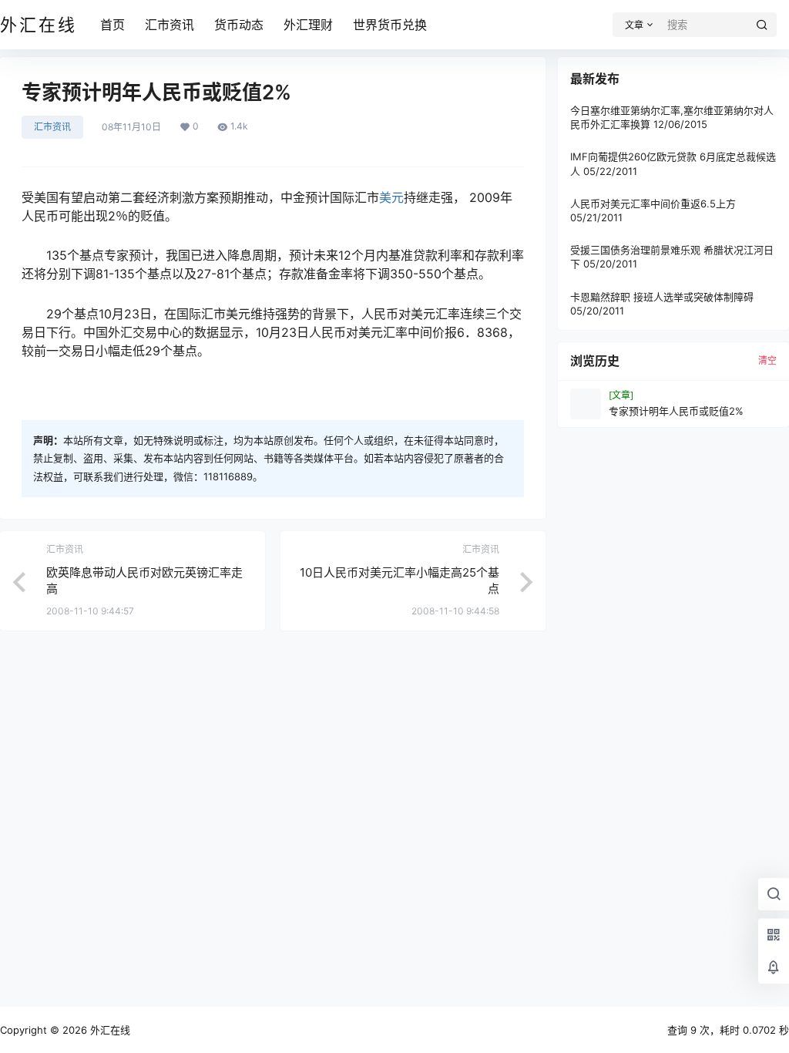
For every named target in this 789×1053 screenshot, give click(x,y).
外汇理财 (308, 24)
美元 (391, 197)
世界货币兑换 (390, 24)
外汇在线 (108, 1030)
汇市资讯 (169, 24)
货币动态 (239, 24)
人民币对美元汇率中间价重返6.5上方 (653, 203)
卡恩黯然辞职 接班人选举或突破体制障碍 (662, 297)
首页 (112, 24)
